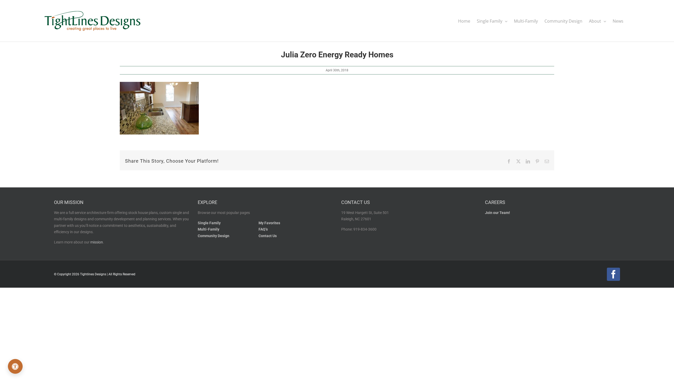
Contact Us (268, 236)
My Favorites (269, 223)
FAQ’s (263, 229)
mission (96, 242)
